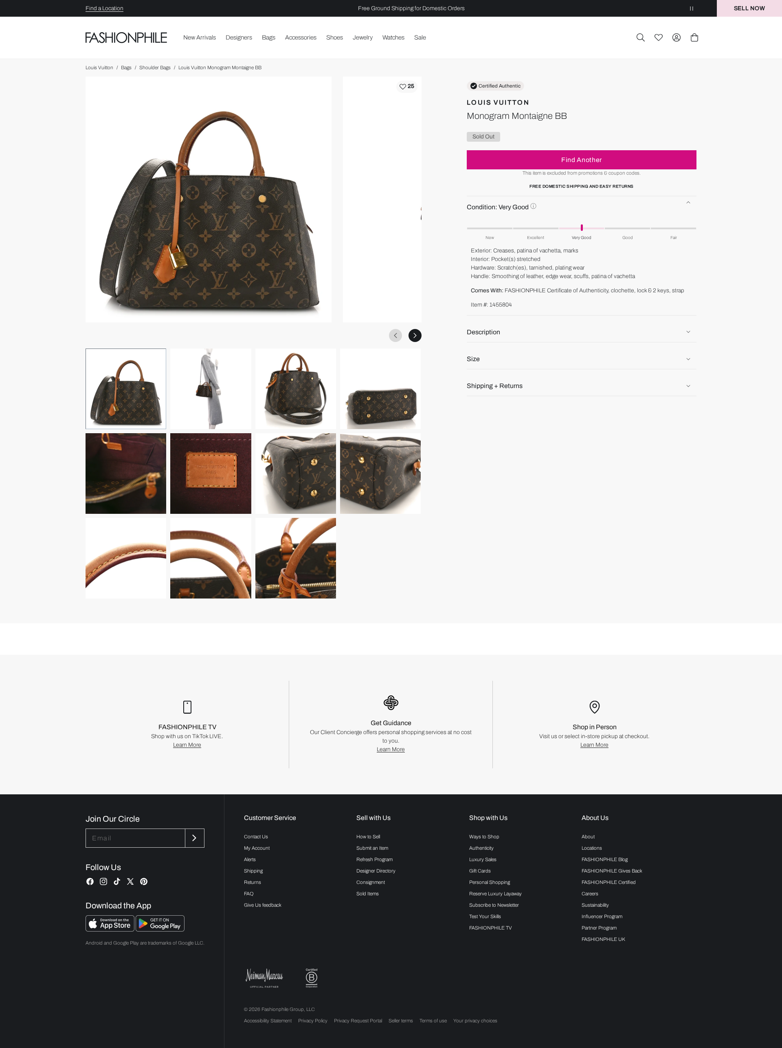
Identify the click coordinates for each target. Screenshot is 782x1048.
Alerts (250, 859)
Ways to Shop (484, 837)
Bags (126, 67)
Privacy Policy (312, 1021)
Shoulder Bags (155, 67)
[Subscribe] (194, 838)
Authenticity (481, 848)
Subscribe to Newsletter (494, 905)
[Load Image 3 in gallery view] (295, 389)
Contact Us (256, 837)
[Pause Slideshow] (691, 8)
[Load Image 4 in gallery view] (380, 389)
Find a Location (104, 8)
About (588, 837)
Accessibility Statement (268, 1021)
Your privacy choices (475, 1021)
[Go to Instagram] (103, 881)
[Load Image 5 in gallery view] (126, 473)
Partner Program (599, 928)
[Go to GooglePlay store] (160, 929)
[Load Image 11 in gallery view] (295, 558)
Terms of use (433, 1021)
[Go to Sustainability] (311, 978)
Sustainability (595, 905)
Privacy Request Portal (358, 1021)
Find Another (581, 159)
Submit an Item (372, 848)
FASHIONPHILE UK (603, 939)
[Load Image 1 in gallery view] (126, 389)
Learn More (187, 745)
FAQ (249, 894)
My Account (257, 848)
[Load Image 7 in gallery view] (295, 473)
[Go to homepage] (126, 37)
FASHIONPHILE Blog (605, 859)
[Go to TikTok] (116, 881)
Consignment (370, 882)
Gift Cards (480, 871)
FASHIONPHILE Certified (609, 882)
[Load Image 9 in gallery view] (126, 558)
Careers (590, 894)
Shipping (253, 871)
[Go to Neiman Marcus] (264, 978)
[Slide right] (415, 335)
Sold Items (367, 894)
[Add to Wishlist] (406, 87)
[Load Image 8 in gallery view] (380, 473)
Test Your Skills (485, 916)
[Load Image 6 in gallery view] (210, 473)
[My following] (658, 37)
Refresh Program (374, 859)
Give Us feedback (262, 905)
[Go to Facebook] (90, 881)
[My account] (676, 37)
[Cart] (694, 37)
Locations (592, 848)
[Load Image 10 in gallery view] (210, 558)
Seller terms (401, 1021)
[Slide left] (395, 335)
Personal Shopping (489, 882)
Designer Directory (375, 871)
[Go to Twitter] (130, 881)
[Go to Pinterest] (143, 881)
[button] (641, 37)
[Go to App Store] (111, 929)
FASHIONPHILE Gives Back (612, 871)
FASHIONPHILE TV (490, 928)
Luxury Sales (482, 859)
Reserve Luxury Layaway (495, 894)
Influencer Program (602, 916)
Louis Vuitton (99, 67)
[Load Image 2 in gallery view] (210, 389)
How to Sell (368, 837)
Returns (252, 882)
